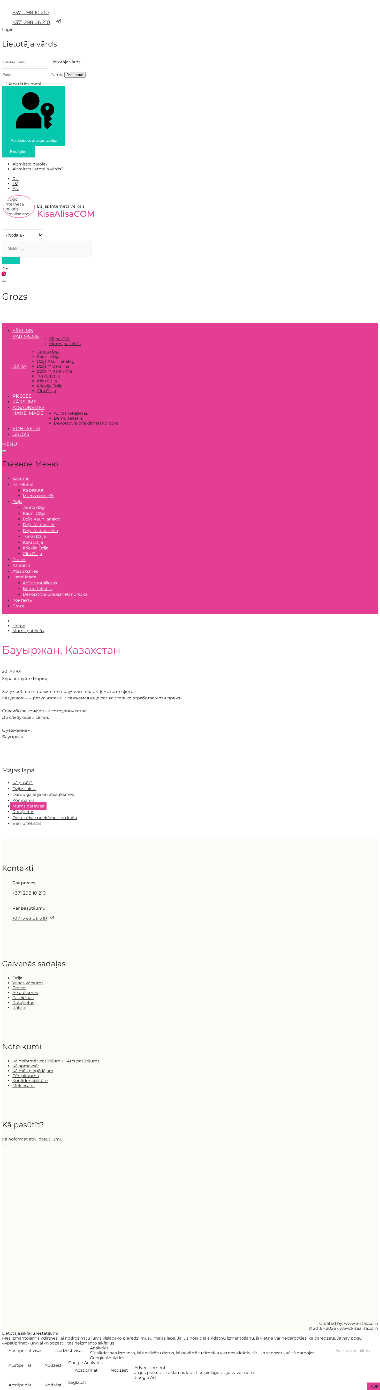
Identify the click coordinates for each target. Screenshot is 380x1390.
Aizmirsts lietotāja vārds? (37, 169)
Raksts (19, 1007)
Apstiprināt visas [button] (25, 1350)
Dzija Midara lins (53, 366)
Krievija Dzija (49, 385)
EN (15, 188)
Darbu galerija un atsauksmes (43, 794)
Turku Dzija (48, 376)
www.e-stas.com (361, 1323)
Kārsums (24, 402)
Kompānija (23, 800)
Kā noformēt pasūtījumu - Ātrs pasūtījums (56, 1061)
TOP (374, 1386)
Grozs (20, 434)
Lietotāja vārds (65, 61)
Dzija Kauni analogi (56, 361)
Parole (56, 74)
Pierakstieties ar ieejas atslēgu (34, 140)
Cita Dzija (46, 390)
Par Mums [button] (25, 336)
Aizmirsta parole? (30, 164)
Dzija (17, 978)
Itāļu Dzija (47, 381)
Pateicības (23, 997)
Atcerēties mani (24, 83)
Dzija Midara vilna (54, 371)
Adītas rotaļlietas (71, 413)
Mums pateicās (65, 343)
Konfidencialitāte (30, 1080)
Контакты (26, 429)
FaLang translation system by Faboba (21, 751)
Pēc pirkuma (25, 1075)
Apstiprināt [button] (20, 1365)
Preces (22, 396)
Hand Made (27, 413)
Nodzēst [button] (53, 1365)
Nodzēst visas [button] (69, 1350)
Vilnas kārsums (27, 982)
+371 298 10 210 (30, 12)
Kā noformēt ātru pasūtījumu (32, 1139)
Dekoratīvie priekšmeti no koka (86, 423)
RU (15, 178)
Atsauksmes (28, 407)
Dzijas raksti (24, 788)
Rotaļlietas (23, 811)
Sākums (22, 331)
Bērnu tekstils (68, 418)
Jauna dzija (48, 351)
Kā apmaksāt (25, 1065)
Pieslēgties (18, 152)
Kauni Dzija (48, 356)
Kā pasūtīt (59, 338)
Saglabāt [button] (77, 1382)
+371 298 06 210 (31, 22)
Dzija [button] (19, 366)
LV (15, 183)
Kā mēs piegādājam (32, 1070)
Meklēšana (23, 1085)
